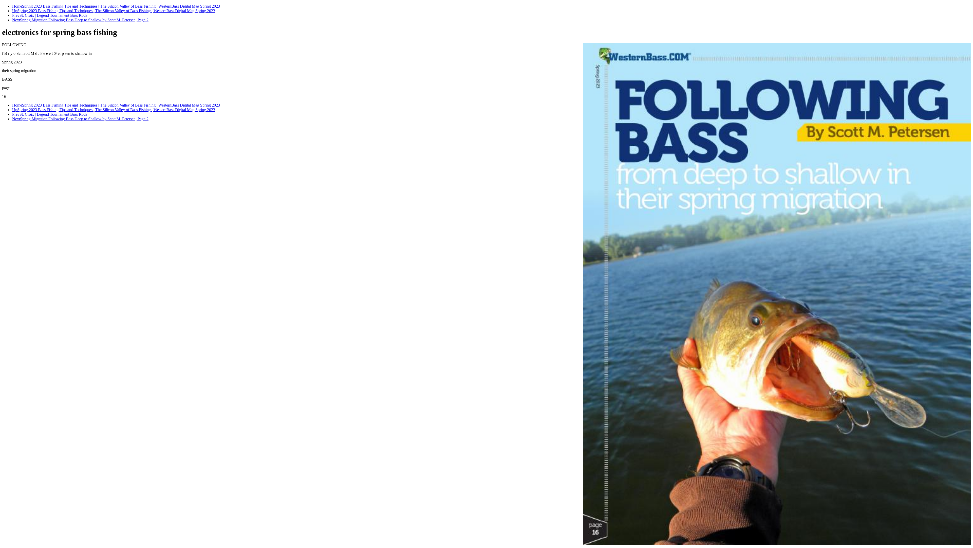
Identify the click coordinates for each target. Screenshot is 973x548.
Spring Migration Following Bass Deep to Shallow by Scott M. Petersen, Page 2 (84, 20)
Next (16, 20)
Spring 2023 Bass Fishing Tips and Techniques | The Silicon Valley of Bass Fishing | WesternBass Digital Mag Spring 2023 (121, 6)
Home (17, 6)
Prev (16, 15)
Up (14, 11)
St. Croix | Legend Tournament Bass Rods (53, 15)
